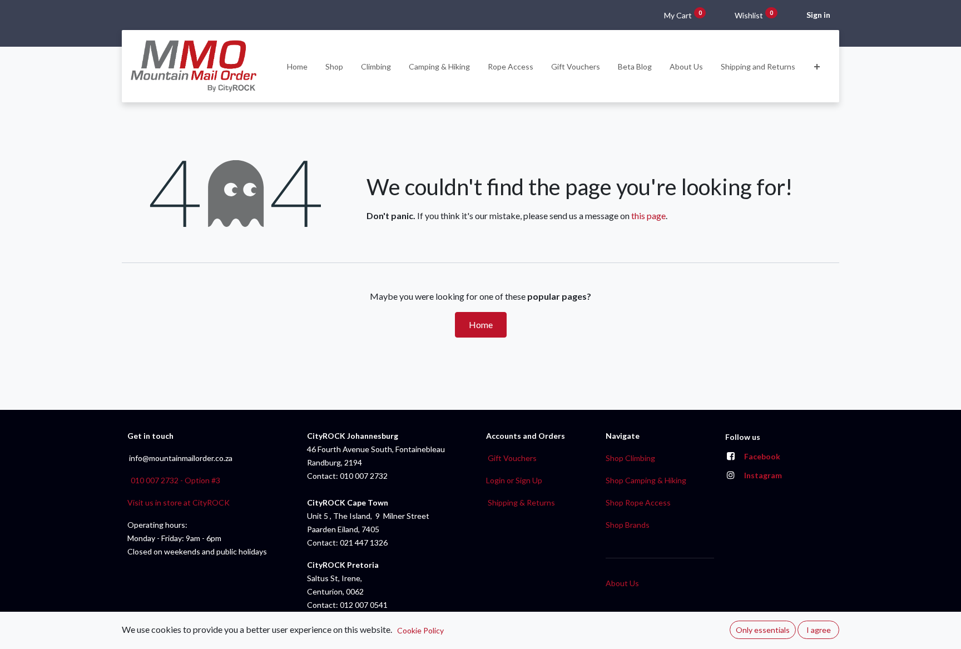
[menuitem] (297, 66)
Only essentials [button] (763, 630)
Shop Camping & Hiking (646, 480)
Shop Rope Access (638, 502)
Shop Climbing (630, 458)
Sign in (818, 14)
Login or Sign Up (514, 480)
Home (481, 324)
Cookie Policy (420, 630)
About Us (622, 583)
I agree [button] (818, 630)
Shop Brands (628, 524)
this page (648, 215)
